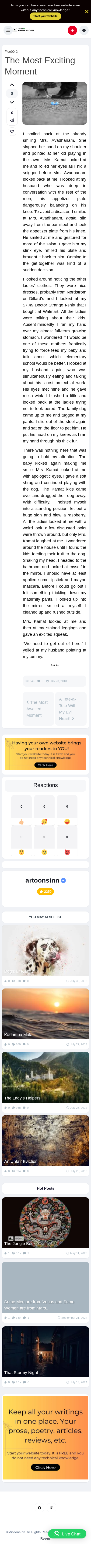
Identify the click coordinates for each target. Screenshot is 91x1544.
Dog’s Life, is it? (19, 971)
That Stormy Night (21, 1372)
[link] (12, 131)
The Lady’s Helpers (22, 1098)
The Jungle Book (20, 1243)
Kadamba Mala (18, 1034)
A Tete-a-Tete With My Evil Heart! (68, 709)
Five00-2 (11, 51)
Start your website (45, 16)
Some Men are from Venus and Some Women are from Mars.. (39, 1305)
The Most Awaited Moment (37, 709)
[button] (8, 30)
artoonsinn (42, 880)
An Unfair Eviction (21, 1161)
